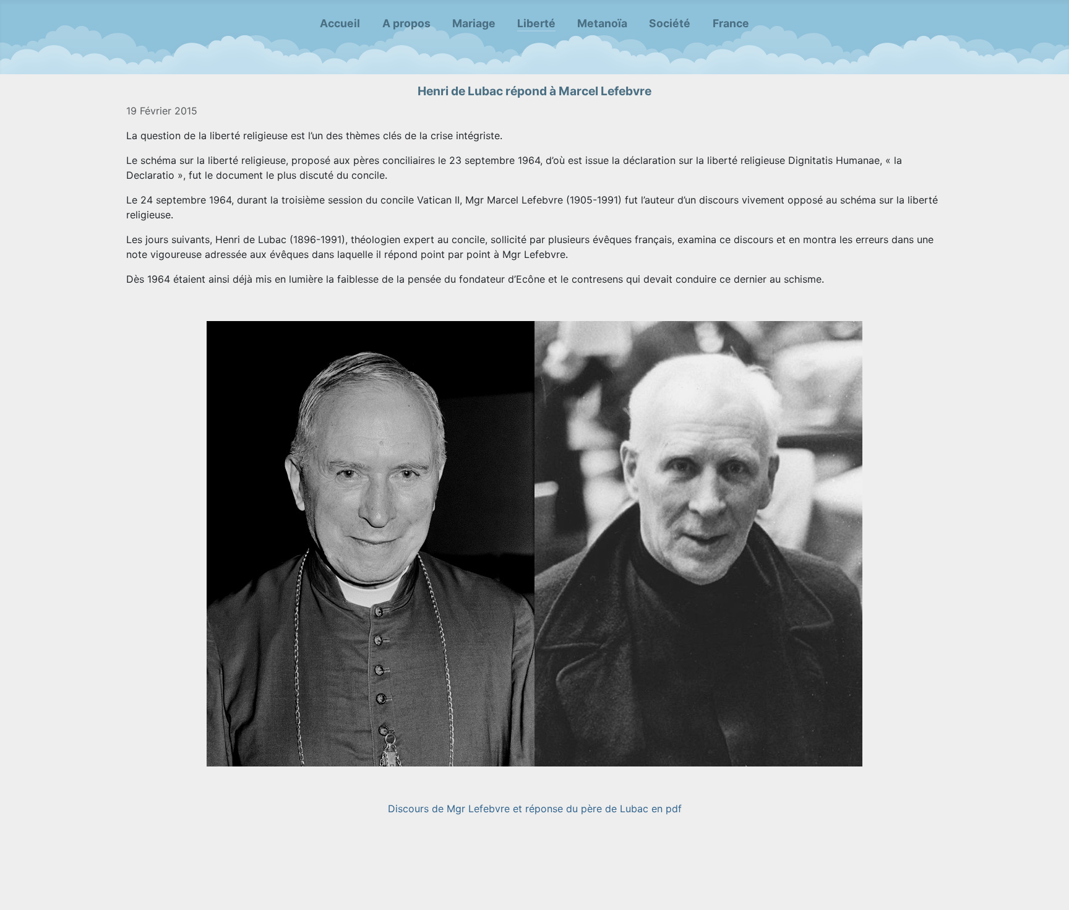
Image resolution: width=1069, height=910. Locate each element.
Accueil (340, 23)
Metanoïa (602, 23)
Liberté (536, 23)
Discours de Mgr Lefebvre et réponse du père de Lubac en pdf (535, 808)
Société (669, 23)
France (731, 23)
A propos (406, 23)
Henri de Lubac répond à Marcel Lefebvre (534, 91)
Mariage (474, 23)
